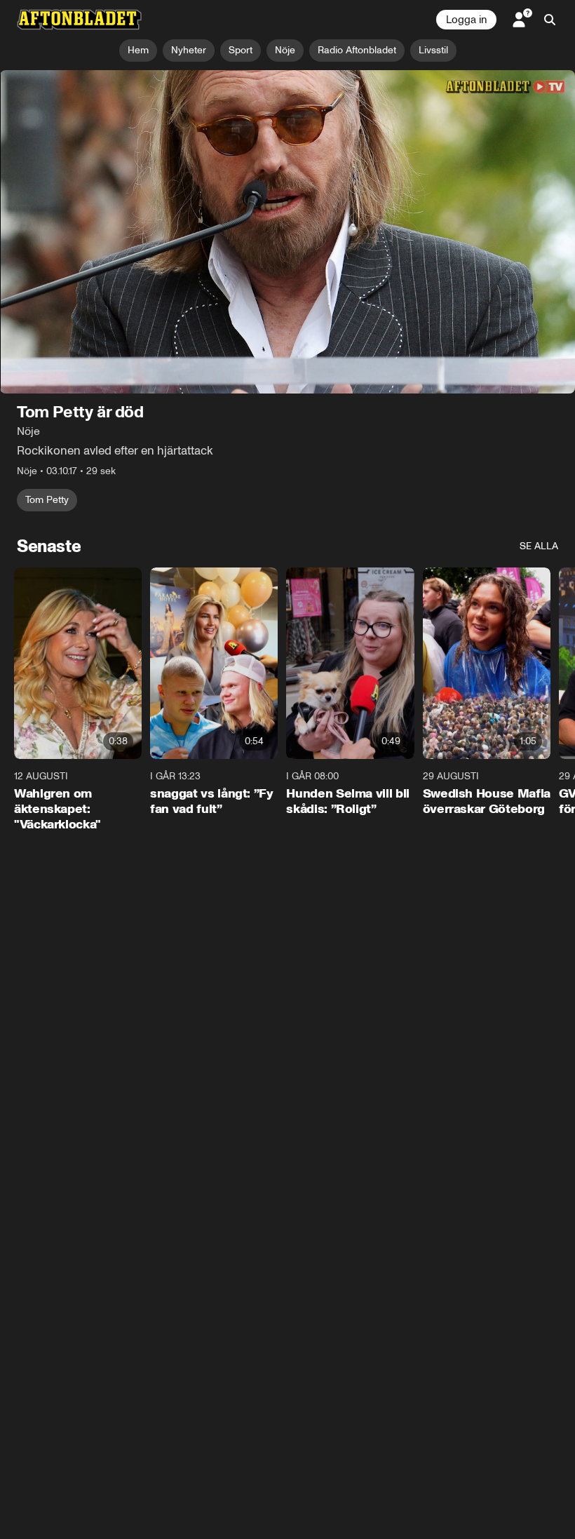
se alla (539, 546)
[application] (287, 232)
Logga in (466, 19)
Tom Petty (47, 500)
